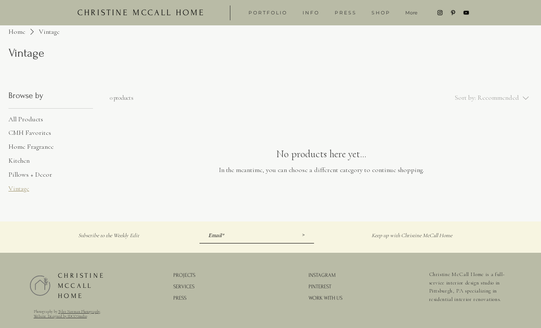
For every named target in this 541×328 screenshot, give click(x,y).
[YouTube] (466, 12)
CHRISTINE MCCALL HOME (81, 286)
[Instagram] (440, 12)
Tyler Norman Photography (79, 311)
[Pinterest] (453, 12)
